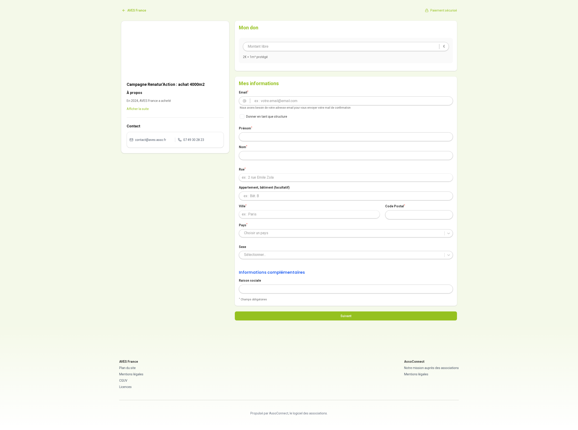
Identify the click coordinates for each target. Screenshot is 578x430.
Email (243, 92)
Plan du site (127, 368)
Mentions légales (131, 374)
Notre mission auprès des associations (431, 368)
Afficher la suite (138, 109)
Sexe (242, 247)
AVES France (136, 10)
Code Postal (395, 206)
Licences (125, 387)
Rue (242, 169)
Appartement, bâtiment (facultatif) (264, 187)
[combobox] (346, 177)
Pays (243, 225)
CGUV (123, 380)
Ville (243, 206)
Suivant (345, 316)
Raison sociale (250, 280)
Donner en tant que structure (266, 116)
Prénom (245, 128)
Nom (243, 147)
